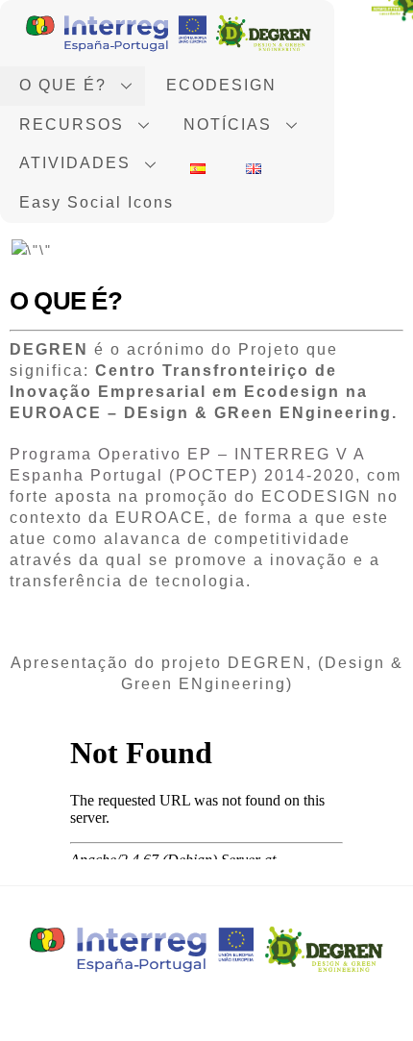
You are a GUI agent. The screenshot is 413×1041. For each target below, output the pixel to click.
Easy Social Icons (96, 202)
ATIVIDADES (75, 163)
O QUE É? (63, 85)
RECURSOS (71, 124)
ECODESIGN (221, 85)
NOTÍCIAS (227, 124)
